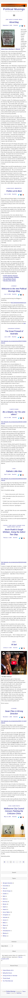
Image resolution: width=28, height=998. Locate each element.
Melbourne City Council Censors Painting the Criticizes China (14, 811)
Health (4, 907)
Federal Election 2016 (8, 970)
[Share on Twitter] (20, 25)
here (24, 323)
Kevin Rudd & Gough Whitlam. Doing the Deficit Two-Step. (14, 532)
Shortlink (16, 25)
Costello (6, 525)
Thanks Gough (6, 978)
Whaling (5, 933)
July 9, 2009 (7, 336)
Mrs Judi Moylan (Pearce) (9, 279)
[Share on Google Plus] (24, 25)
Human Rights (10, 188)
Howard (4, 909)
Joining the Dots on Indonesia (10, 975)
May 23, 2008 (7, 816)
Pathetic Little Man (14, 471)
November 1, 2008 (7, 716)
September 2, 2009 (7, 25)
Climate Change (14, 409)
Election (5, 904)
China (9, 805)
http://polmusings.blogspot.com (18, 302)
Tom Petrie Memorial (8, 981)
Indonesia (5, 917)
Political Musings (14, 9)
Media (20, 19)
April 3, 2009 (7, 474)
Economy (15, 19)
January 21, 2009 (7, 647)
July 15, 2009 (7, 194)
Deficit (11, 19)
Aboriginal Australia (7, 883)
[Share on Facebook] (22, 25)
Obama (14, 641)
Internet (13, 286)
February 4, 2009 (7, 537)
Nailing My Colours (7, 973)
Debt (7, 19)
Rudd (14, 468)
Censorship (11, 328)
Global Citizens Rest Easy (7, 49)
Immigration (18, 188)
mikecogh (17, 49)
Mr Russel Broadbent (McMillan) (11, 277)
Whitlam (18, 526)
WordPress (19, 993)
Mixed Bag (14, 22)
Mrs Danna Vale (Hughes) (9, 280)
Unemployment (11, 526)
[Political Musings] (14, 4)
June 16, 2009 (7, 417)
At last (14, 644)
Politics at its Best (14, 191)
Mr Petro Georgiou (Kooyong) (10, 275)
